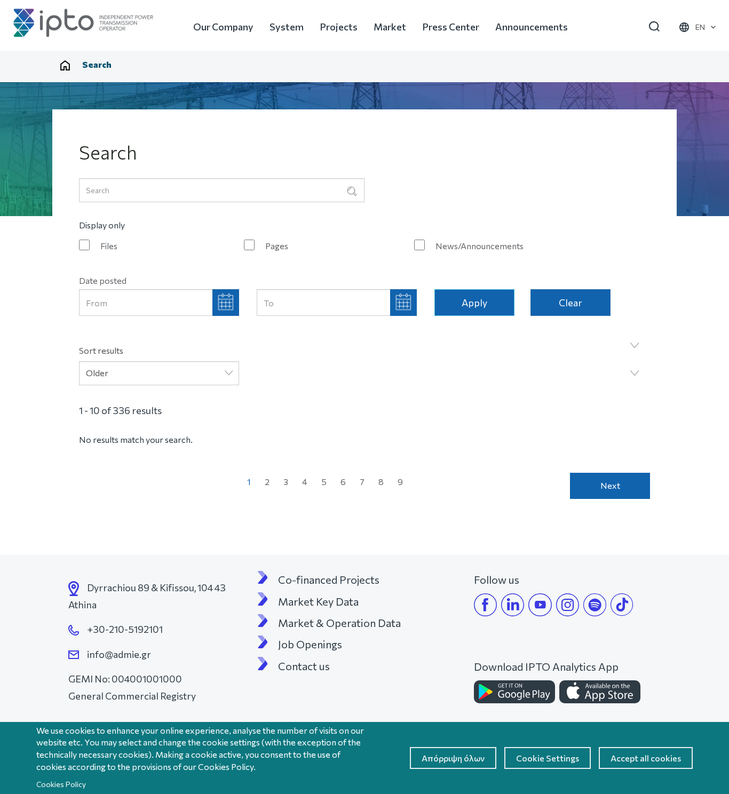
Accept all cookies (646, 758)
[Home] (83, 23)
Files (108, 246)
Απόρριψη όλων (453, 758)
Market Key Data (318, 601)
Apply (474, 302)
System (287, 27)
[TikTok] (622, 604)
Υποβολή (352, 191)
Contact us (304, 666)
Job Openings (310, 644)
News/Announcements (479, 246)
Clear (570, 302)
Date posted (102, 280)
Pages (276, 246)
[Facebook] (485, 604)
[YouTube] (540, 604)
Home (65, 65)
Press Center (450, 27)
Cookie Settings (547, 758)
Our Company (223, 27)
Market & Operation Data (339, 622)
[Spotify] (594, 604)
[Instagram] (567, 604)
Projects (339, 27)
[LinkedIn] (512, 604)
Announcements (531, 27)
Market (390, 27)
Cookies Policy (61, 784)
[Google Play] (514, 691)
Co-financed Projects (328, 579)
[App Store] (599, 691)
